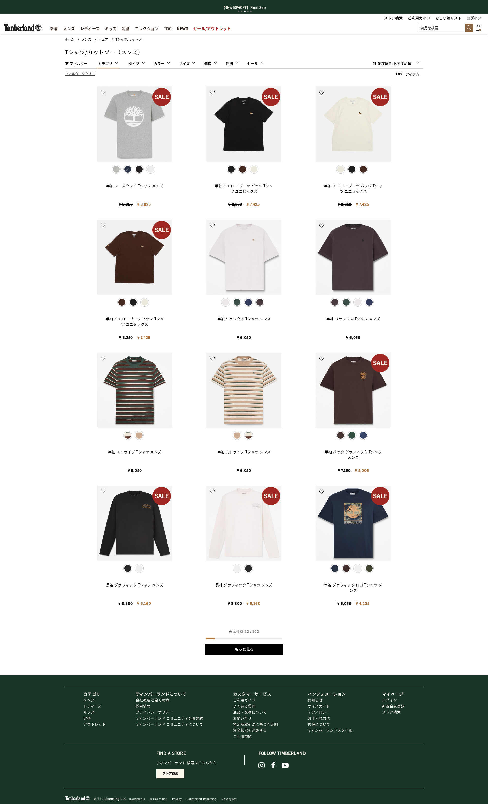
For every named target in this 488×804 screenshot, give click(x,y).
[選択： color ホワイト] (150, 169)
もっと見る (244, 649)
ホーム (69, 39)
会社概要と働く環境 (152, 700)
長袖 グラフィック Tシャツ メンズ (134, 584)
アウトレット (94, 724)
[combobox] (445, 28)
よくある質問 (244, 705)
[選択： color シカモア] (237, 302)
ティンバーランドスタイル (330, 730)
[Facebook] (273, 765)
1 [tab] (238, 11)
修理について (319, 724)
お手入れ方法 (319, 718)
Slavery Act (229, 799)
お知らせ (315, 700)
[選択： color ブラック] (351, 169)
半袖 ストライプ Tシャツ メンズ (135, 451)
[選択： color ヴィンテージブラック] (259, 302)
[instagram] (261, 765)
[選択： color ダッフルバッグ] (369, 568)
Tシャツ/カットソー (130, 39)
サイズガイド (319, 705)
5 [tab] (251, 11)
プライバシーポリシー (154, 711)
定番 (87, 718)
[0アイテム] (480, 27)
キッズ (89, 711)
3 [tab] (245, 11)
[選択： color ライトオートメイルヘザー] (357, 302)
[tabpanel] (244, 7)
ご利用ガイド (244, 700)
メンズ (87, 39)
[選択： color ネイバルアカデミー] (248, 302)
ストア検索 (391, 711)
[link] (110, 27)
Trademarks (137, 799)
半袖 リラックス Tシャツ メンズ (244, 318)
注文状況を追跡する (250, 730)
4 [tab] (248, 11)
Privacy (177, 799)
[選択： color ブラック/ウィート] (139, 169)
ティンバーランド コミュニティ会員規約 (169, 718)
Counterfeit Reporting (202, 799)
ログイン (389, 700)
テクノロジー (319, 711)
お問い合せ (242, 718)
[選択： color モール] (346, 568)
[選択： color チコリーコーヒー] (242, 169)
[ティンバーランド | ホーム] (23, 27)
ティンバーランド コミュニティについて (169, 724)
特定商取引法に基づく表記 (255, 724)
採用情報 (143, 705)
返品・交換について (250, 711)
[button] (474, 18)
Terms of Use (158, 799)
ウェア (103, 39)
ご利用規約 (242, 736)
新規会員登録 (393, 705)
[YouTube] (285, 765)
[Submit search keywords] (469, 28)
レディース (92, 705)
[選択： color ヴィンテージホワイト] (254, 169)
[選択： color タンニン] (139, 435)
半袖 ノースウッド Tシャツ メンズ (134, 185)
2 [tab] (241, 11)
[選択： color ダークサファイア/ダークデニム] (127, 169)
